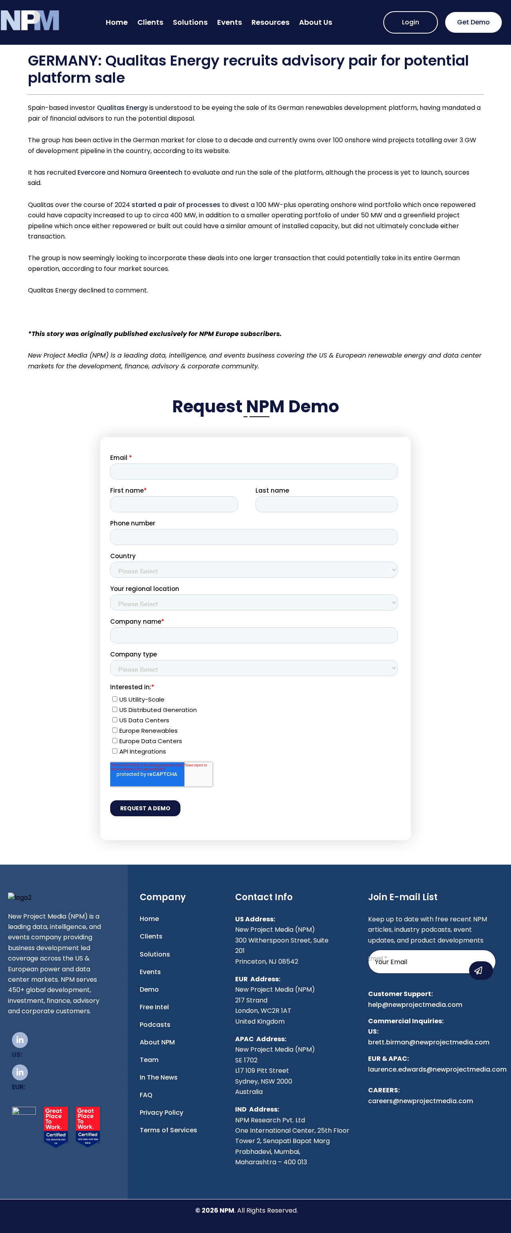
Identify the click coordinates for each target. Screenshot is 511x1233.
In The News (159, 1077)
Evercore (91, 172)
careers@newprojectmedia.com (420, 1101)
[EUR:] (20, 1072)
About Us (315, 22)
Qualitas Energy (122, 107)
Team (149, 1059)
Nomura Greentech (151, 172)
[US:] (20, 1040)
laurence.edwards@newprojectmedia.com (437, 1069)
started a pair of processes (176, 204)
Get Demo (473, 22)
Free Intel (154, 1007)
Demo (149, 989)
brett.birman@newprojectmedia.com (428, 1042)
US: (17, 1054)
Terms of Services (168, 1130)
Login (410, 22)
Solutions (190, 22)
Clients (150, 22)
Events (229, 22)
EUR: (18, 1087)
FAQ (146, 1095)
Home (117, 22)
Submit (481, 970)
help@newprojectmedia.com (415, 1004)
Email (377, 959)
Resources (270, 22)
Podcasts (155, 1024)
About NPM (157, 1042)
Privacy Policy (161, 1112)
